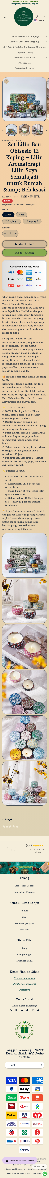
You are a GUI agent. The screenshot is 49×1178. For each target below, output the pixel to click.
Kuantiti (6, 227)
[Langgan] (41, 1065)
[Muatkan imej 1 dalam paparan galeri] (11, 130)
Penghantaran (8, 205)
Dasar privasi (30, 1165)
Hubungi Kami (24, 960)
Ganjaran (24, 929)
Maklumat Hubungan (36, 1173)
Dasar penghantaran (15, 1173)
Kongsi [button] (8, 819)
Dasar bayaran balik (37, 1169)
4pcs (21, 214)
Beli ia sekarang (25, 252)
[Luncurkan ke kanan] (46, 130)
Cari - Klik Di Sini (24, 885)
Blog (24, 948)
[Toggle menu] (24, 32)
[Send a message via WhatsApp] (45, 1174)
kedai (24, 917)
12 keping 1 (11, 221)
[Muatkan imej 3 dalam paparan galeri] (37, 130)
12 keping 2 (32, 221)
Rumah (24, 910)
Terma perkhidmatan (15, 1169)
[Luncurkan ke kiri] (2, 130)
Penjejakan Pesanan (24, 892)
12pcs (8, 214)
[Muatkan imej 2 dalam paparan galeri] (24, 130)
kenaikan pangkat (24, 923)
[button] (5, 17)
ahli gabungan (24, 954)
